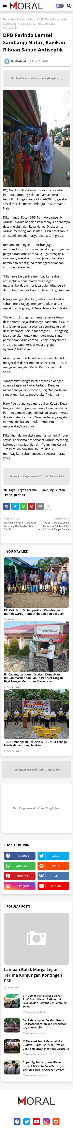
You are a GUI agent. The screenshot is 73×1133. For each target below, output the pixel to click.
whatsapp (22, 866)
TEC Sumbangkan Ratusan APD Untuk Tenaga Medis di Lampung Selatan (35, 743)
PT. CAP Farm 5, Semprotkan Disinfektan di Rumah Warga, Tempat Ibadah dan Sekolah (34, 611)
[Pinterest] (31, 506)
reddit (56, 866)
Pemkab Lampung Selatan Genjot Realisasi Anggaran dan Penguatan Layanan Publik (45, 1023)
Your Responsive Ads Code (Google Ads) (36, 808)
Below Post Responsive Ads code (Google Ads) (37, 476)
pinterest (22, 876)
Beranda (9, 19)
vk (56, 876)
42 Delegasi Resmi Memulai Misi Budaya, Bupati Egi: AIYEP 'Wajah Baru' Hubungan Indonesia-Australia (46, 1044)
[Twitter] (15, 506)
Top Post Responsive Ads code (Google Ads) (36, 78)
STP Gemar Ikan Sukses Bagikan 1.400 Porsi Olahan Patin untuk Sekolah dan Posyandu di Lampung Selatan (45, 1001)
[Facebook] (6, 506)
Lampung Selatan (53, 490)
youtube (56, 886)
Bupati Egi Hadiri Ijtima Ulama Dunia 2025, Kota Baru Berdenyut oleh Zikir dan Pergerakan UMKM (43, 1065)
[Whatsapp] (23, 506)
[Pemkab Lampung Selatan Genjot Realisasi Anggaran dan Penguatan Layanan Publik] (12, 1025)
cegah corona (27, 490)
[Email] (40, 506)
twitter (56, 856)
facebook (23, 856)
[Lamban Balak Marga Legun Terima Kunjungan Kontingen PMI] (36, 939)
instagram (23, 886)
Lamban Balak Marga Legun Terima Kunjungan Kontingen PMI (33, 975)
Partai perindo (26, 19)
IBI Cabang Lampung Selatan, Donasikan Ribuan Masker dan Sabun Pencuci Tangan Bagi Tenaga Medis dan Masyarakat (33, 678)
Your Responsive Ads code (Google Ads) (36, 769)
